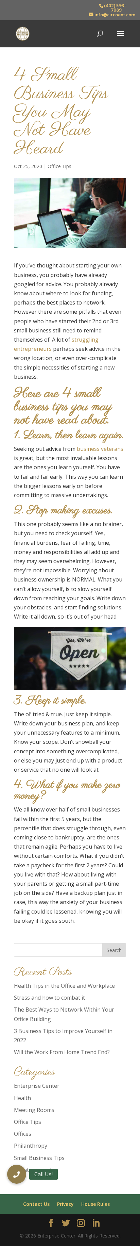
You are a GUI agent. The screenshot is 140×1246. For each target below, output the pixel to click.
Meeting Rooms (34, 1110)
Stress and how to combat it (49, 997)
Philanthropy (30, 1145)
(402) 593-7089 (115, 7)
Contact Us (36, 1204)
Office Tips (59, 166)
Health (22, 1098)
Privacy (65, 1204)
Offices (22, 1133)
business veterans (100, 449)
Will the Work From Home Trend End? (62, 1052)
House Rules (95, 1204)
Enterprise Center (36, 1085)
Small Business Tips (39, 1158)
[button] (16, 1174)
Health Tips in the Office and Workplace (64, 985)
